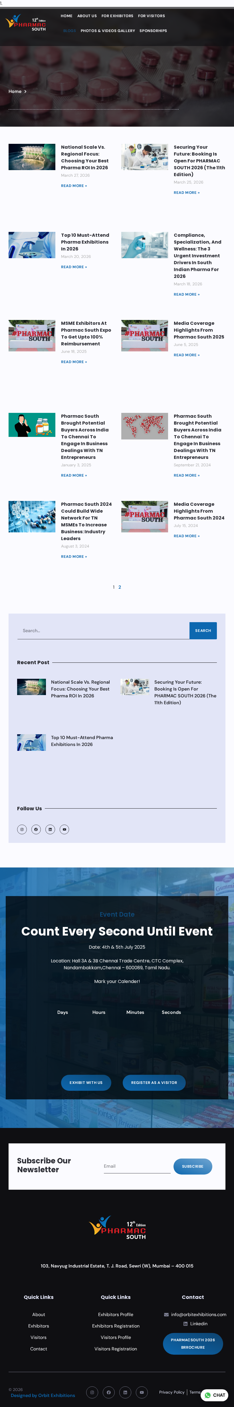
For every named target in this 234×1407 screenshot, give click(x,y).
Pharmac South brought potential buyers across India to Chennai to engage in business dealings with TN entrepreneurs (85, 437)
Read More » (74, 185)
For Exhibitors (118, 15)
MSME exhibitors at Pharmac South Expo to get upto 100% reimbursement (86, 333)
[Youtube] (142, 1392)
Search (203, 630)
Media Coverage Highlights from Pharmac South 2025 (199, 330)
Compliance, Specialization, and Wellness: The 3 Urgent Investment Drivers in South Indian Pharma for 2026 (197, 256)
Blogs (69, 30)
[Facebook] (36, 829)
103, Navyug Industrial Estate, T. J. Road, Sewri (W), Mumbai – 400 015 (117, 1266)
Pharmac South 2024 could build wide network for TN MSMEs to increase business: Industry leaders (86, 521)
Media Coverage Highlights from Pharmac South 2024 (199, 511)
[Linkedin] (50, 829)
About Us (87, 15)
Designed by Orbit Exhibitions (43, 1395)
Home (66, 15)
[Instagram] (22, 829)
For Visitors (151, 15)
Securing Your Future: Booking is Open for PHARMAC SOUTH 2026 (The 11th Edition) (199, 161)
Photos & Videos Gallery (108, 30)
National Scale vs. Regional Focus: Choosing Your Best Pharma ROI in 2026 (85, 157)
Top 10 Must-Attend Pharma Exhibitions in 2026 (85, 242)
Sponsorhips (153, 30)
